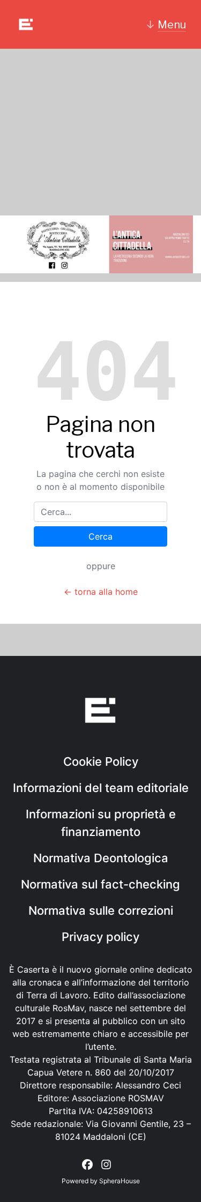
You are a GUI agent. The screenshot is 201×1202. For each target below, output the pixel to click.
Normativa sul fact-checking (100, 884)
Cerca (100, 536)
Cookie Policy (100, 761)
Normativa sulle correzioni (100, 910)
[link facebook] (87, 1164)
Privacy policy (100, 937)
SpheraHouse (119, 1181)
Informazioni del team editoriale (101, 788)
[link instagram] (106, 1164)
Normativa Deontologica (100, 858)
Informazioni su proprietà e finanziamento (101, 823)
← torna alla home (101, 591)
